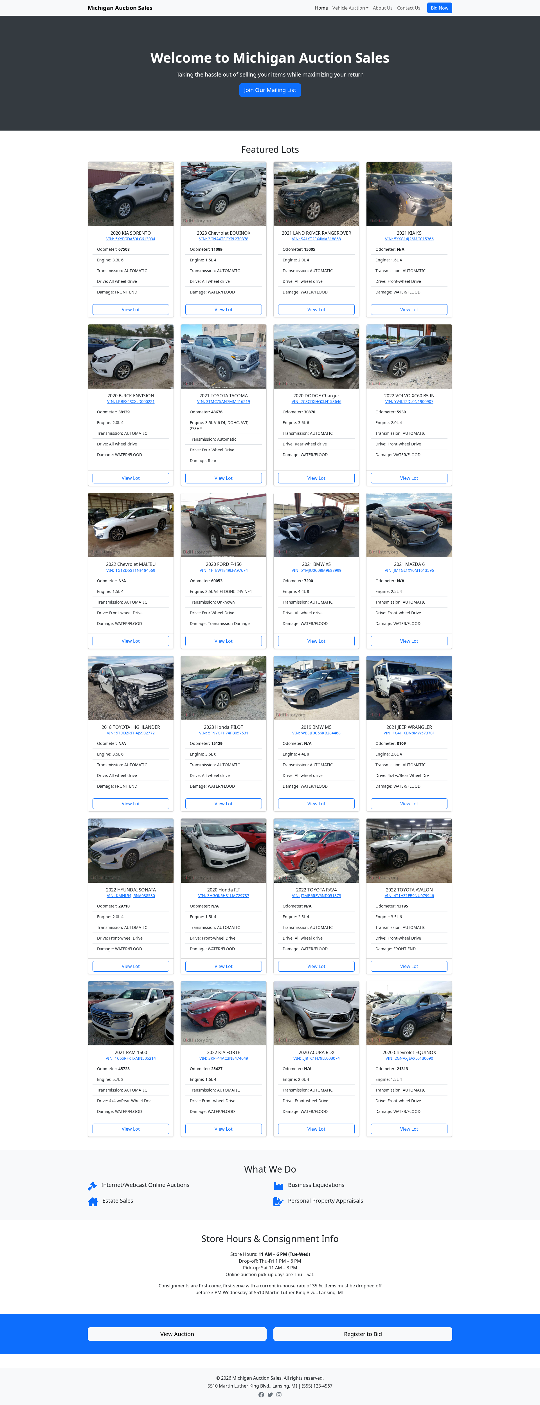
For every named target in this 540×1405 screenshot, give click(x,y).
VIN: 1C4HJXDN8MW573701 (409, 733)
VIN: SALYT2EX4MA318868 (316, 238)
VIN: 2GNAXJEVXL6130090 (409, 1058)
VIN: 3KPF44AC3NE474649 (223, 1058)
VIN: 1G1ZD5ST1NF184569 (130, 570)
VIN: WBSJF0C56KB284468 (316, 733)
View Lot (131, 309)
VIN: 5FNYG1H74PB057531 (223, 733)
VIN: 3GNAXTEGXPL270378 (223, 238)
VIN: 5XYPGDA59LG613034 (130, 238)
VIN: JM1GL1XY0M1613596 (409, 570)
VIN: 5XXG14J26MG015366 (409, 238)
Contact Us (408, 8)
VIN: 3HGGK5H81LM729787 (223, 895)
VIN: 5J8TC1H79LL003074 (316, 1058)
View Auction (177, 1334)
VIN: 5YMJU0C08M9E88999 (316, 570)
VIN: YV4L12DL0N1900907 (409, 401)
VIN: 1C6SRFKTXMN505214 (131, 1058)
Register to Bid (363, 1334)
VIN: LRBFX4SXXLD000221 (131, 401)
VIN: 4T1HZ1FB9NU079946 (409, 895)
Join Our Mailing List (270, 90)
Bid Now (440, 8)
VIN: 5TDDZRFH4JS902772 (131, 733)
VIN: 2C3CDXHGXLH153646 (316, 401)
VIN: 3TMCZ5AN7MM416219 (223, 401)
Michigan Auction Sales (120, 8)
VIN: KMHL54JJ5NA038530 (131, 895)
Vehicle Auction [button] (348, 8)
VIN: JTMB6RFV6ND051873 (316, 895)
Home (321, 8)
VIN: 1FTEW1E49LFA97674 (224, 570)
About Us (383, 8)
